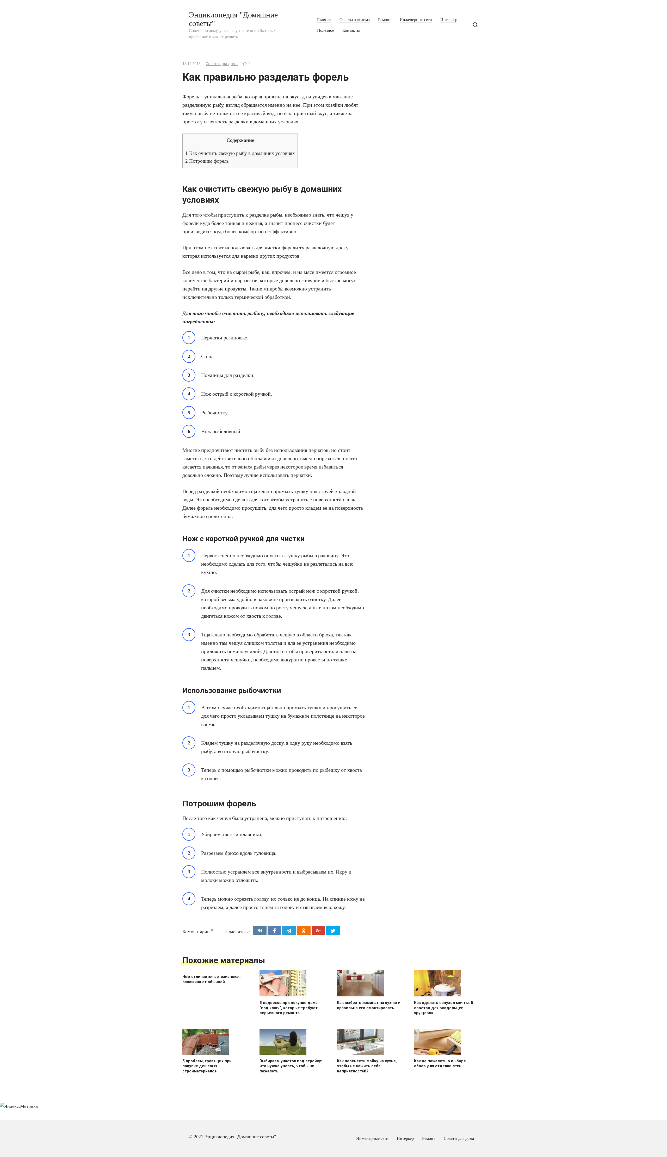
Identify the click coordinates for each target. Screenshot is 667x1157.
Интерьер (448, 19)
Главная (324, 19)
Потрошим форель (207, 161)
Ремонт (384, 19)
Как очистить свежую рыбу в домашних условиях (240, 153)
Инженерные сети (416, 19)
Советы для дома (354, 19)
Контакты (351, 30)
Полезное (325, 30)
